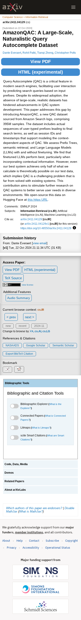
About (6, 541)
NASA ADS (12, 345)
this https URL (38, 199)
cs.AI (38, 331)
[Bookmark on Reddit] (19, 369)
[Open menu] (73, 7)
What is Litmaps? (41, 427)
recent (22, 326)
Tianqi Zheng (45, 52)
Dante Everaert (12, 52)
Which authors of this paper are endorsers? (34, 508)
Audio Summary (18, 298)
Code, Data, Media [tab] (16, 464)
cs (31, 331)
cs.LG (46, 331)
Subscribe (52, 541)
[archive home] (12, 7)
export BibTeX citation (19, 353)
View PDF (40, 61)
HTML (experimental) (40, 72)
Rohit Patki (29, 52)
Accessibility (30, 548)
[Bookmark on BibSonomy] (7, 370)
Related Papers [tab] (14, 481)
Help (19, 541)
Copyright (71, 541)
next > (29, 317)
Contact (34, 541)
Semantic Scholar (63, 345)
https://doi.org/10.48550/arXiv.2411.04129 (45, 228)
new (8, 326)
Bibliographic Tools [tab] (17, 383)
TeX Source (13, 278)
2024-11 (39, 326)
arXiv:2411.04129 (31, 219)
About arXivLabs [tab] (15, 489)
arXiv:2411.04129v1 (37, 223)
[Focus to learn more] (73, 228)
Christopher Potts (65, 52)
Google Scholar (35, 345)
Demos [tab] (9, 472)
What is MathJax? (31, 511)
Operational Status (57, 547)
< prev (11, 317)
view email (40, 243)
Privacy (11, 548)
